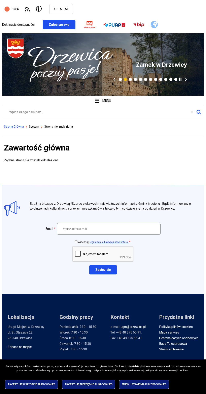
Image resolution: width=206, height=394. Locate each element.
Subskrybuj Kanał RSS (27, 9)
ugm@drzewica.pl (133, 327)
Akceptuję (103, 242)
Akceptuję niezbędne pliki (88, 384)
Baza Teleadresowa (173, 344)
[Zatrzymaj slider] (180, 79)
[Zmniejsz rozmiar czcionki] (55, 9)
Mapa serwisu (169, 332)
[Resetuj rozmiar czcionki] (61, 9)
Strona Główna (14, 126)
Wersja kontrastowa (39, 9)
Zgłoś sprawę (62, 25)
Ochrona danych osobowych (178, 338)
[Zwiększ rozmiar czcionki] (67, 9)
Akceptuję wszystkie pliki (31, 384)
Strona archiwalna (171, 349)
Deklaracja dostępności (18, 25)
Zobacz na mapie (20, 347)
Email (49, 229)
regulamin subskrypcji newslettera (109, 242)
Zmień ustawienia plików (144, 384)
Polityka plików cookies (176, 327)
